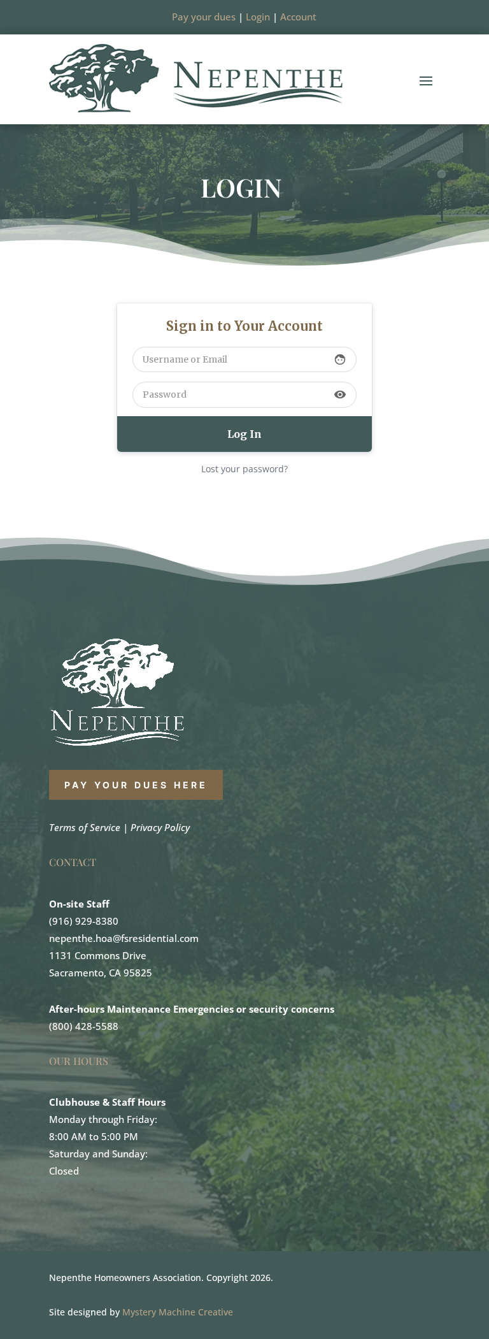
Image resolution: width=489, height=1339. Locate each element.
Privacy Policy (160, 827)
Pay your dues (204, 16)
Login (258, 16)
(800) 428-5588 (83, 1026)
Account (298, 16)
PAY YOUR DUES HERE (136, 784)
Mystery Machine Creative (177, 1312)
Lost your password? (244, 469)
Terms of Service (84, 827)
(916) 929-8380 (83, 921)
